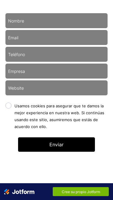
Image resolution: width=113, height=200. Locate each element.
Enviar (56, 145)
